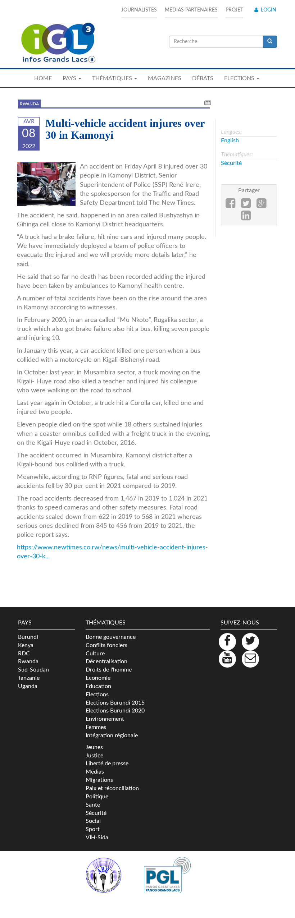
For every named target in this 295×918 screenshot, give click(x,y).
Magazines (164, 78)
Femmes (96, 727)
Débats (202, 78)
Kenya (25, 645)
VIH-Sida (97, 837)
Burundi (28, 637)
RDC (24, 653)
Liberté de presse (107, 763)
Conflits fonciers (106, 645)
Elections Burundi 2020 (115, 711)
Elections (97, 694)
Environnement (105, 719)
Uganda (27, 686)
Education (98, 686)
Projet (234, 10)
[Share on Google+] (261, 205)
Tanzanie (29, 678)
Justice (94, 755)
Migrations (99, 780)
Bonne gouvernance (111, 637)
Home (43, 78)
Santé (93, 805)
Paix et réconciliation (112, 788)
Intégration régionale (112, 735)
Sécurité (231, 163)
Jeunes (94, 747)
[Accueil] (57, 43)
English (230, 140)
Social (93, 821)
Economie (98, 678)
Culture (95, 653)
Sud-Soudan (33, 670)
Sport (93, 829)
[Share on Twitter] (246, 205)
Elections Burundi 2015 (115, 703)
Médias (95, 772)
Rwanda (29, 104)
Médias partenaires (191, 10)
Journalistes (139, 10)
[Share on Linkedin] (246, 218)
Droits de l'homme (109, 670)
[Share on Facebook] (230, 205)
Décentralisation (106, 661)
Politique (97, 796)
